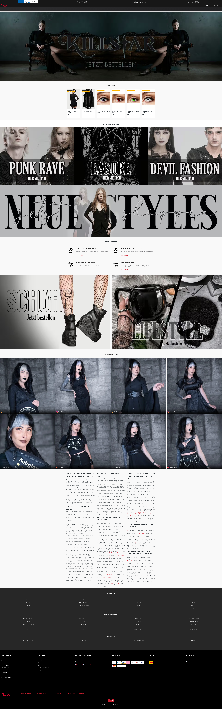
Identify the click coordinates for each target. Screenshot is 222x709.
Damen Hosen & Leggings (194, 618)
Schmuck (138, 627)
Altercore (135, 515)
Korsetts (139, 621)
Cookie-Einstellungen (43, 667)
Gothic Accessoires (115, 583)
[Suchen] (211, 5)
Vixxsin (129, 515)
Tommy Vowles (193, 608)
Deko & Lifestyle (194, 627)
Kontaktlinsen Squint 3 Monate (147, 112)
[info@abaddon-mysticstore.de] (112, 700)
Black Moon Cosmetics (83, 605)
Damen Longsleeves (83, 618)
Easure (138, 599)
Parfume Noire (193, 605)
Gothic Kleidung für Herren (117, 563)
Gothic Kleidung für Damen (114, 552)
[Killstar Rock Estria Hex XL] (88, 99)
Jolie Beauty (138, 605)
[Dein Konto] (217, 5)
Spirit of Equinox (138, 608)
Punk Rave (143, 512)
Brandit (194, 599)
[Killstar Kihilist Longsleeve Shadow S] (73, 99)
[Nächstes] (156, 104)
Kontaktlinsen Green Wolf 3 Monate (133, 112)
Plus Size (136, 542)
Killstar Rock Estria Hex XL (87, 111)
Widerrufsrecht (42, 665)
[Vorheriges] (66, 104)
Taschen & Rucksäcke (139, 629)
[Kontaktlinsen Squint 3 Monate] (148, 99)
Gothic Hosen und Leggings (105, 557)
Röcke (83, 621)
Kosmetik (28, 629)
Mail (155, 545)
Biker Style (193, 643)
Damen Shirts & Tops (28, 618)
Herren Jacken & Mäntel (28, 627)
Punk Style (193, 640)
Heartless (152, 513)
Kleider (28, 621)
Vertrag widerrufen (42, 673)
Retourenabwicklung (6, 665)
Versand (3, 662)
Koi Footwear (28, 605)
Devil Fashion (139, 597)
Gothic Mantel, (130, 560)
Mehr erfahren (79, 255)
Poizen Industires (151, 512)
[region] (111, 104)
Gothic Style (4, 674)
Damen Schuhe (83, 624)
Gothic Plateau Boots (112, 577)
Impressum (41, 660)
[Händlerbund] (87, 664)
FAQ (2, 670)
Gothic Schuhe (108, 574)
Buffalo (193, 602)
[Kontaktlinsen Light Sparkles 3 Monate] (103, 99)
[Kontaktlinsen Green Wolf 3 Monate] (133, 99)
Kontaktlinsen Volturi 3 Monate (117, 112)
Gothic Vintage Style (28, 640)
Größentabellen (140, 533)
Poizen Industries (83, 602)
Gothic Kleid (146, 529)
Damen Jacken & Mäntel (194, 621)
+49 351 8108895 (139, 1)
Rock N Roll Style (83, 643)
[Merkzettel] (214, 5)
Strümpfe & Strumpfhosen (28, 624)
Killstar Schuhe (193, 629)
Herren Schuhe (83, 627)
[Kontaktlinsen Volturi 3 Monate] (118, 99)
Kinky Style (83, 640)
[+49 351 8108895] (109, 700)
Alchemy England (83, 608)
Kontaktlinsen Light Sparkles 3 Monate (103, 112)
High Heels (121, 577)
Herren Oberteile (139, 624)
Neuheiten (111, 86)
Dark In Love (194, 597)
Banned (129, 513)
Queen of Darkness (139, 513)
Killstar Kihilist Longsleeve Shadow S (73, 112)
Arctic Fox (28, 608)
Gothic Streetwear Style (138, 640)
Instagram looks (111, 354)
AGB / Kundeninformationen (45, 670)
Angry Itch (146, 513)
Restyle (133, 513)
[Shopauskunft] (79, 664)
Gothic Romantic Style (28, 645)
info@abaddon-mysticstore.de (140, 2)
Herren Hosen (194, 624)
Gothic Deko (111, 578)
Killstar (139, 512)
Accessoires (83, 629)
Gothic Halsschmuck (6, 677)
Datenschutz (41, 662)
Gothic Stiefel (104, 577)
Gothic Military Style (138, 643)
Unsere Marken (5, 672)
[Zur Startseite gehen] (6, 5)
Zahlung (3, 660)
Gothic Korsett (139, 529)
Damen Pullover (138, 618)
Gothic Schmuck (120, 578)
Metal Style (28, 643)
